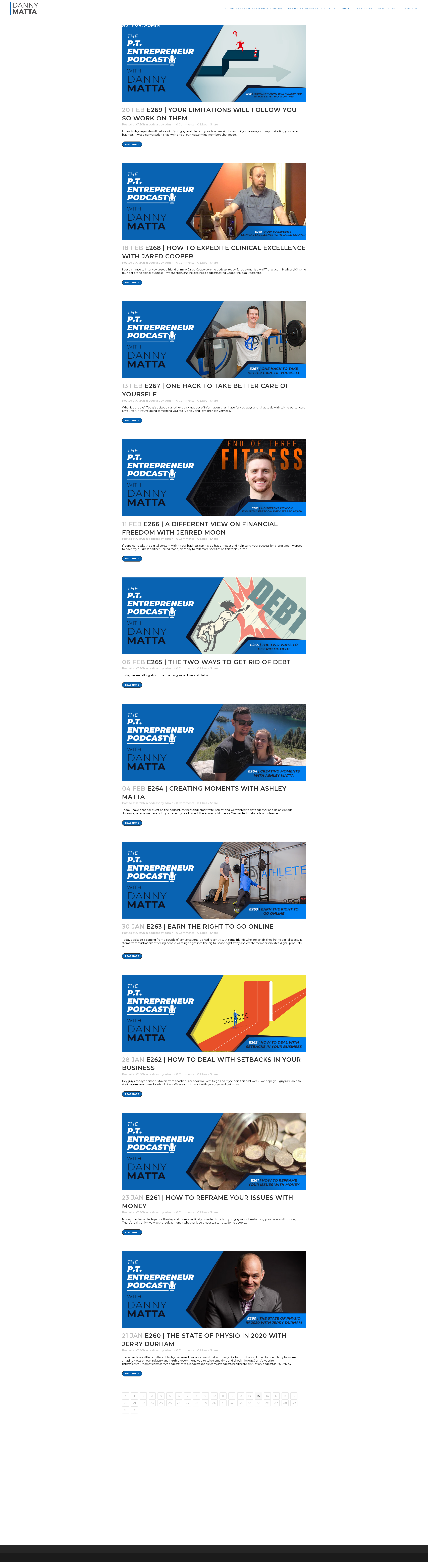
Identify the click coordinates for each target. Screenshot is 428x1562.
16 (267, 1396)
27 (187, 1403)
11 (223, 1396)
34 (250, 1403)
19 (294, 1396)
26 (179, 1403)
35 (258, 1403)
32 (232, 1403)
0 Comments (185, 124)
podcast (154, 124)
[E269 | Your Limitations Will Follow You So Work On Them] (214, 63)
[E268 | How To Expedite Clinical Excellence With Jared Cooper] (214, 201)
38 (285, 1403)
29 (205, 1403)
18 (285, 1396)
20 (126, 1403)
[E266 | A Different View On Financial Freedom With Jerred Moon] (214, 477)
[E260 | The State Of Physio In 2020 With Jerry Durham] (214, 1289)
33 (241, 1403)
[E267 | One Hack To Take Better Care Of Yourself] (214, 339)
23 (152, 1403)
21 (134, 1403)
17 (276, 1396)
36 (267, 1403)
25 (170, 1403)
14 (249, 1396)
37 (276, 1403)
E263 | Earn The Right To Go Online (210, 926)
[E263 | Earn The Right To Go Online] (214, 880)
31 (223, 1403)
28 (196, 1403)
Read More (132, 144)
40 (126, 1410)
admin (169, 124)
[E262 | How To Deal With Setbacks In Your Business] (214, 1013)
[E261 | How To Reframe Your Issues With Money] (214, 1151)
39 (294, 1403)
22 (143, 1403)
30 (214, 1403)
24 (161, 1403)
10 (214, 1396)
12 (232, 1396)
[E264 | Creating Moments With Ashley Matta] (214, 742)
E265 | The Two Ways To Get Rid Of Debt (219, 662)
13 (240, 1396)
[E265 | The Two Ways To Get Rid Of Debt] (214, 615)
